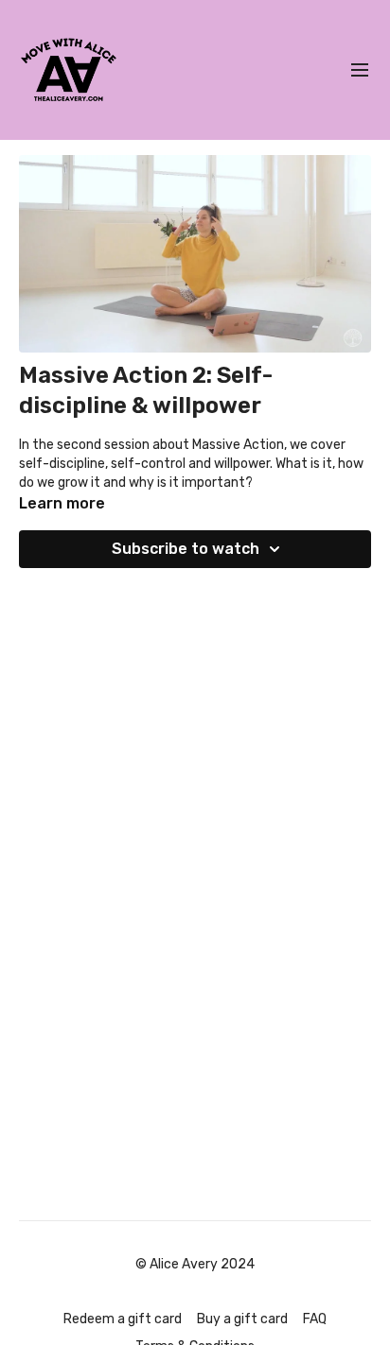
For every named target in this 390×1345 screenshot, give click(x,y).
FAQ (315, 1319)
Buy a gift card (242, 1319)
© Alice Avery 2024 (195, 1264)
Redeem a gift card (122, 1319)
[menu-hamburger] (359, 70)
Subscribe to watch (185, 549)
